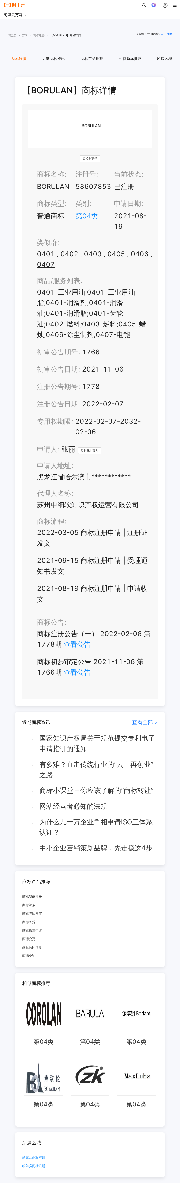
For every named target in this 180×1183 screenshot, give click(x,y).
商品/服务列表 (58, 281)
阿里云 (12, 35)
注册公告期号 (57, 386)
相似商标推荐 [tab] (130, 58)
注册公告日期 (57, 404)
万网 (25, 35)
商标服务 (39, 35)
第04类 (86, 216)
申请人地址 (54, 465)
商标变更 (28, 939)
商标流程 (50, 521)
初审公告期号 (57, 352)
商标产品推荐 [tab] (92, 58)
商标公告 (50, 622)
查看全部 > (145, 722)
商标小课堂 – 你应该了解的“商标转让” (96, 790)
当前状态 (127, 174)
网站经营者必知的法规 (73, 806)
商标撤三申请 (32, 930)
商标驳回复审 (32, 913)
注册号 (85, 174)
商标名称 (50, 174)
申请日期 (127, 203)
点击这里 (166, 34)
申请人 (47, 449)
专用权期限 (54, 421)
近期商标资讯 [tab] (53, 58)
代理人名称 (54, 493)
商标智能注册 (32, 897)
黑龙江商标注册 (33, 1157)
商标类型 (50, 203)
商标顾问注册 (32, 947)
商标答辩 (28, 922)
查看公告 (77, 644)
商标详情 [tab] (18, 58)
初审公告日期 (57, 369)
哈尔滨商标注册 (33, 1166)
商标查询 (28, 956)
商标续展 (28, 905)
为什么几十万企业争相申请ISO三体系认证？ (96, 827)
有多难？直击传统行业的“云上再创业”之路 (96, 769)
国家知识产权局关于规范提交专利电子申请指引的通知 (97, 743)
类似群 (47, 242)
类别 (82, 203)
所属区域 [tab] (164, 58)
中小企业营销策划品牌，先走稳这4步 (96, 848)
